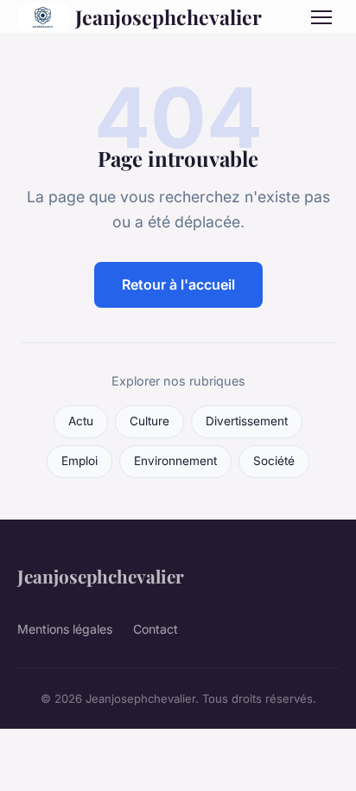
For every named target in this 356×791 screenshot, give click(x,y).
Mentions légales (64, 629)
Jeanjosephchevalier (168, 16)
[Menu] (321, 17)
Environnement (175, 461)
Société (274, 461)
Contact (155, 629)
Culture (149, 421)
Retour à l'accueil (178, 284)
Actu (80, 421)
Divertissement (247, 421)
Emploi (79, 461)
